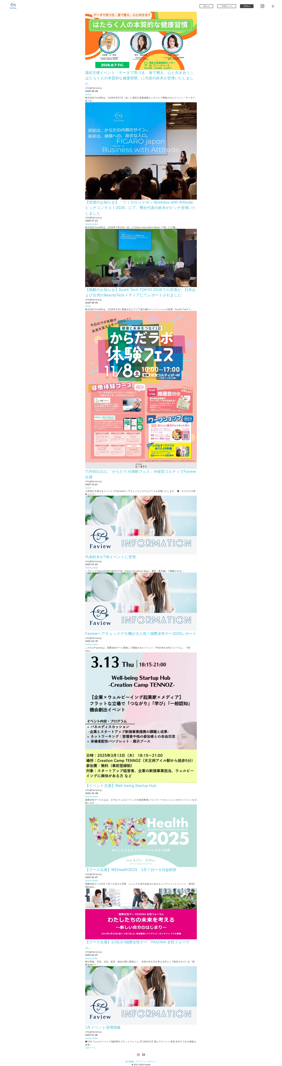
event (88, 94)
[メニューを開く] (273, 6)
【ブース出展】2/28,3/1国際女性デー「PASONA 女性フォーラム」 (137, 945)
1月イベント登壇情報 (103, 1027)
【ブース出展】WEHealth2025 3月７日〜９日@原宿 (130, 869)
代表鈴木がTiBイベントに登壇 (110, 557)
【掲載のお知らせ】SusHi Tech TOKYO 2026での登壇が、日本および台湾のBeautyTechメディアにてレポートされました (140, 292)
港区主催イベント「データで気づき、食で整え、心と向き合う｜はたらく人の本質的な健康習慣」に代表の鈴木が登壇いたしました (139, 78)
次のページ (90, 1047)
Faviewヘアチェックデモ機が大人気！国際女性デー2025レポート (141, 633)
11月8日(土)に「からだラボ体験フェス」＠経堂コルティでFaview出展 (140, 474)
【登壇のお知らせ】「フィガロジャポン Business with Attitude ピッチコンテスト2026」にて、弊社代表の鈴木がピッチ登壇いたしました (140, 207)
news (95, 224)
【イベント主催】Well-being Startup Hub (120, 785)
